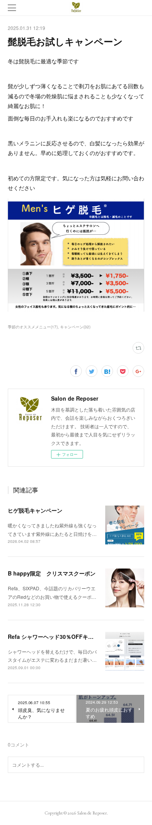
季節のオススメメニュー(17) (33, 327)
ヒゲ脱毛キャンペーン (35, 510)
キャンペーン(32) (75, 327)
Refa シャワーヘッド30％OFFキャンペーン (61, 636)
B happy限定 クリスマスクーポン (51, 573)
